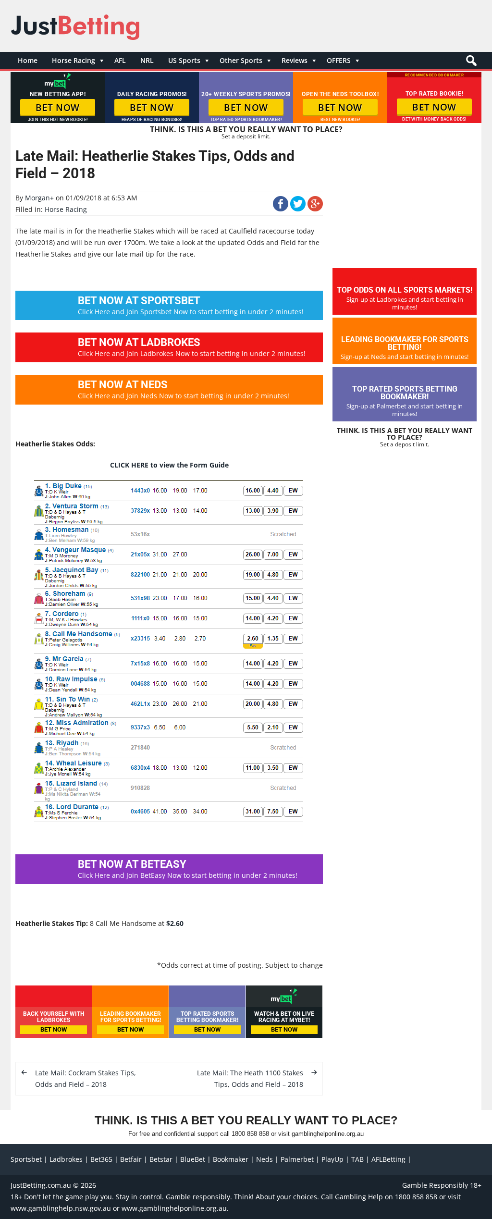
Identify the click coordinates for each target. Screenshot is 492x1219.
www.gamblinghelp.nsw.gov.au (61, 1208)
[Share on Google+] (315, 208)
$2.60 (175, 923)
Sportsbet (26, 1159)
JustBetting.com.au (41, 1185)
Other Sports (241, 60)
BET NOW (58, 107)
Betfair (131, 1159)
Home (27, 60)
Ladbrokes (66, 1159)
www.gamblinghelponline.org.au (174, 1208)
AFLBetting (388, 1159)
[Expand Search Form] (470, 63)
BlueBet (192, 1159)
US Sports (184, 60)
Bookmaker (230, 1159)
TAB (357, 1159)
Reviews (295, 60)
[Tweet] (298, 208)
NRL (147, 60)
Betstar (160, 1159)
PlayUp (332, 1159)
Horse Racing (73, 60)
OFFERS (339, 60)
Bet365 (101, 1159)
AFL (120, 60)
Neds (264, 1159)
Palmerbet (297, 1159)
